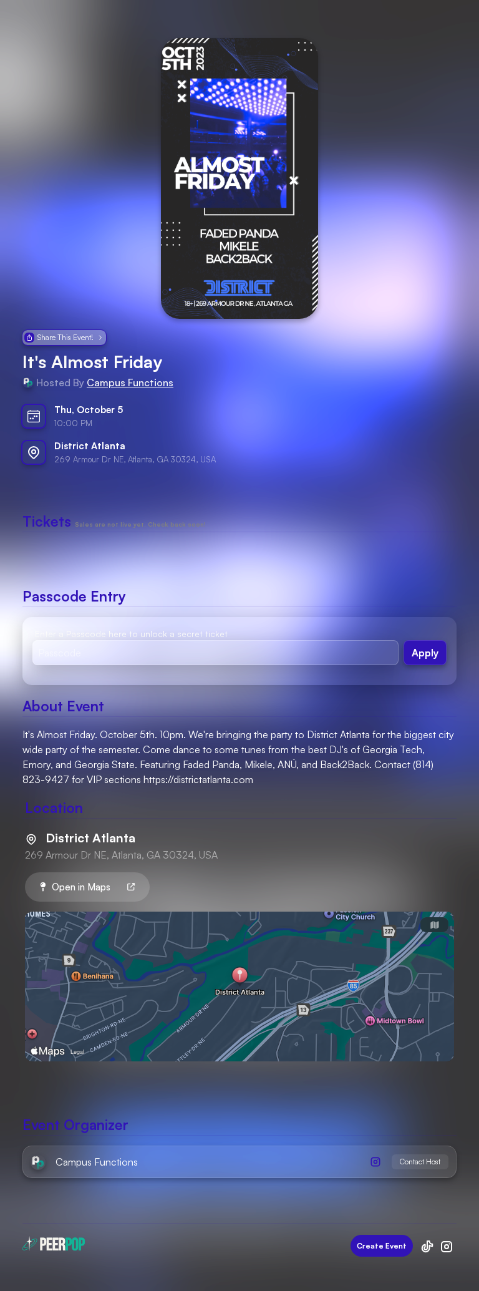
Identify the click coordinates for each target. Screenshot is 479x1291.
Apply (425, 652)
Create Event (382, 1245)
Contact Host (420, 1161)
